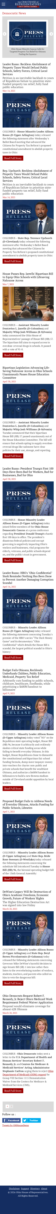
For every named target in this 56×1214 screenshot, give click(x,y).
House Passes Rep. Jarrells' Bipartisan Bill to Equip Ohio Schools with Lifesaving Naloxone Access (28, 277)
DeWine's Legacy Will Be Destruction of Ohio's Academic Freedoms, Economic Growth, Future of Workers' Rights (27, 895)
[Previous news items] (4, 33)
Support (25, 1188)
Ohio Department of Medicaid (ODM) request (28, 1072)
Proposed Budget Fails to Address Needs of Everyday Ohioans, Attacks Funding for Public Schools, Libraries (28, 804)
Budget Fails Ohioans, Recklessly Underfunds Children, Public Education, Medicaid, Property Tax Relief (27, 673)
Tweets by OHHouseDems (15, 1125)
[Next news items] (50, 33)
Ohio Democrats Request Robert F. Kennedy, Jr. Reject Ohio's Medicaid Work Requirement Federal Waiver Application (28, 999)
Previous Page (7, 1106)
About (44, 1188)
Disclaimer (14, 1188)
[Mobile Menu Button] (3, 4)
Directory (35, 1188)
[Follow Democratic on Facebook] (11, 1121)
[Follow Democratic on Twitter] (31, 1121)
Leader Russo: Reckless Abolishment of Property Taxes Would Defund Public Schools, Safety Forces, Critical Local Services (27, 69)
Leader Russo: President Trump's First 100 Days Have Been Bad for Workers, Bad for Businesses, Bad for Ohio (28, 472)
